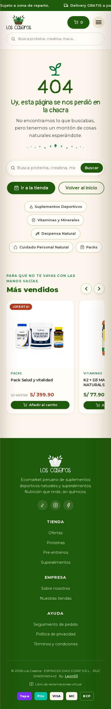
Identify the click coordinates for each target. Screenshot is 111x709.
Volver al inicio (81, 187)
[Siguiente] (99, 288)
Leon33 (71, 676)
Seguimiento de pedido (55, 624)
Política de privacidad (55, 634)
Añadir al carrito (43, 405)
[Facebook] (68, 505)
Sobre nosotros (55, 588)
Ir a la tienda (34, 187)
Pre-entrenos (55, 552)
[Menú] (99, 22)
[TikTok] (42, 505)
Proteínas (56, 542)
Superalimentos (55, 562)
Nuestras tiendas (55, 598)
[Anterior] (86, 288)
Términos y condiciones (56, 644)
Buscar (92, 167)
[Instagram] (55, 505)
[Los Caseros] (18, 22)
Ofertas (55, 532)
